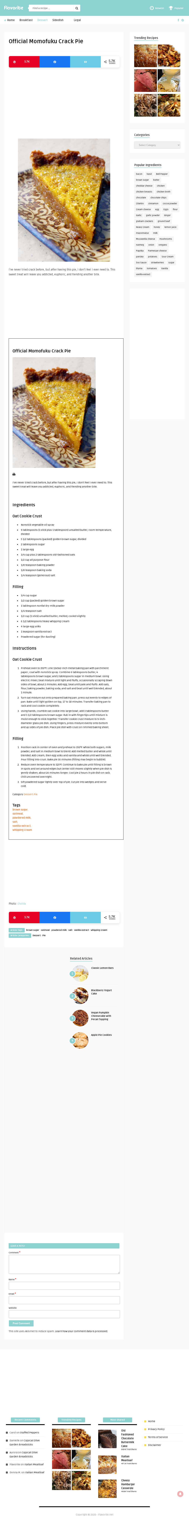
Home (10, 20)
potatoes (152, 256)
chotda (22, 903)
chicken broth (163, 191)
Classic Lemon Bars (102, 968)
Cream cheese (143, 209)
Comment (14, 1252)
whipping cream (22, 830)
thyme (139, 268)
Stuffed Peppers (29, 1432)
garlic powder (153, 215)
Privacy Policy (156, 1429)
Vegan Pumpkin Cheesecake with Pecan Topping (101, 1016)
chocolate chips (158, 197)
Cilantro (140, 203)
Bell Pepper (162, 174)
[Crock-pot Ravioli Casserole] (169, 106)
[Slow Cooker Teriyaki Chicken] (169, 56)
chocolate (141, 197)
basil (149, 174)
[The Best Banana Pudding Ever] (169, 81)
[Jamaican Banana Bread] (145, 56)
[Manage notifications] (180, 1494)
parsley (140, 256)
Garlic (139, 215)
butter (156, 180)
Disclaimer (154, 1445)
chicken (161, 186)
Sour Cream (167, 256)
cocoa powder (170, 203)
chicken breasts (144, 191)
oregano (163, 245)
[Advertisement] (64, 101)
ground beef (164, 221)
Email (12, 1293)
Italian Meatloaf (34, 1464)
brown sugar (20, 809)
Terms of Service (158, 1437)
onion (151, 245)
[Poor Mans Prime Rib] (145, 81)
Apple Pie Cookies (101, 1035)
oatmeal (18, 813)
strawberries (157, 262)
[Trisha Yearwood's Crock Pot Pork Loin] (145, 106)
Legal (77, 20)
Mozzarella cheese (145, 239)
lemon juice (170, 227)
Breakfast (26, 20)
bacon (139, 174)
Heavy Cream (142, 227)
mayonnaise (142, 233)
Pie (35, 794)
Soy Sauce (141, 262)
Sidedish (57, 20)
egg (157, 209)
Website (13, 1308)
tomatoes (152, 268)
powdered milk (22, 817)
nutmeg (140, 245)
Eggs (166, 209)
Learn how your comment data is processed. (81, 1331)
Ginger (167, 215)
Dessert (42, 20)
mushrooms (165, 239)
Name (12, 1279)
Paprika (140, 250)
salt (15, 821)
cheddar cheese (144, 186)
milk (155, 233)
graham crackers (144, 221)
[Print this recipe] (14, 474)
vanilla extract (22, 825)
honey (157, 227)
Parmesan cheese (157, 250)
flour (175, 209)
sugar (171, 262)
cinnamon (153, 203)
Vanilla (164, 268)
